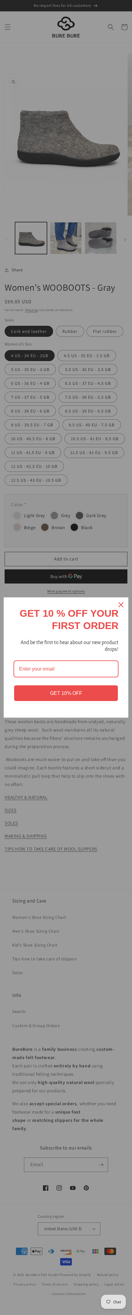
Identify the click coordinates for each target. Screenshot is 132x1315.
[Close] (121, 604)
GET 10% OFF (66, 693)
